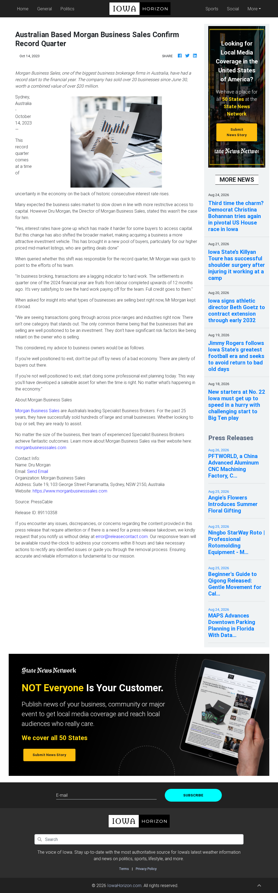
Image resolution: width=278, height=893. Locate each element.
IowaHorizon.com (124, 885)
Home (24, 8)
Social (233, 8)
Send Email (37, 471)
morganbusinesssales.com (40, 447)
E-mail (62, 795)
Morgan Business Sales (37, 410)
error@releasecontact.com (122, 536)
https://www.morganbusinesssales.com (70, 491)
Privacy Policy (146, 868)
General (44, 8)
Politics (67, 8)
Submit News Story (237, 132)
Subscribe (193, 795)
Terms (124, 868)
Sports (212, 8)
